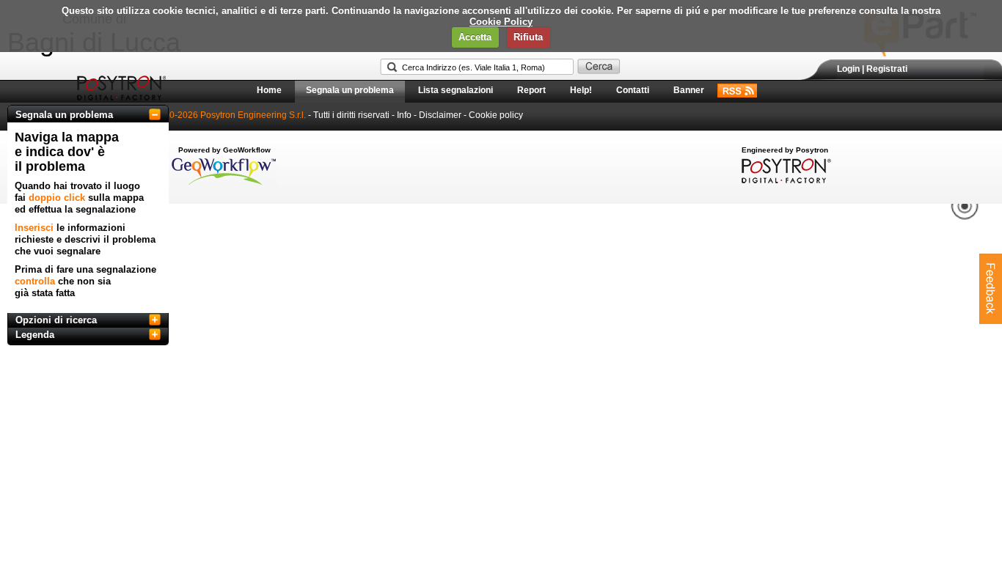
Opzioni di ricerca (56, 319)
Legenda (34, 334)
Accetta (474, 37)
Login (848, 69)
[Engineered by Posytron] (784, 180)
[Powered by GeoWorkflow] (224, 184)
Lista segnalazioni (455, 90)
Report (531, 90)
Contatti (632, 90)
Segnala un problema (350, 90)
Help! (581, 90)
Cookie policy (496, 115)
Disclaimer (440, 115)
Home (269, 90)
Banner (688, 90)
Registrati (886, 69)
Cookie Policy (501, 21)
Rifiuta (528, 37)
